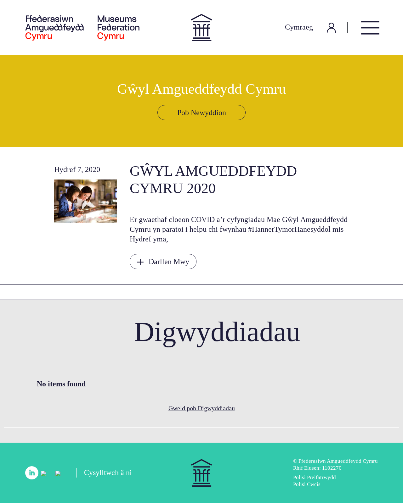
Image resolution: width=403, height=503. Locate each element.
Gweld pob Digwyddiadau (201, 408)
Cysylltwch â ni (108, 472)
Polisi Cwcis (307, 484)
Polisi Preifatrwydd (314, 477)
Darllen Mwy (169, 261)
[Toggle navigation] (370, 27)
